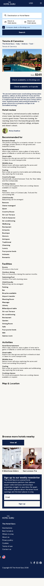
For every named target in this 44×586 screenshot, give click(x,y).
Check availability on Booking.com (26, 80)
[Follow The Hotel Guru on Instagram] (37, 563)
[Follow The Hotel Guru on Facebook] (34, 563)
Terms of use (7, 546)
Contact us (6, 549)
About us (5, 537)
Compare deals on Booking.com (18, 27)
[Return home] (9, 3)
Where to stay (8, 534)
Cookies (5, 543)
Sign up (22, 504)
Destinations (7, 528)
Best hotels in (7, 531)
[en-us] (4, 557)
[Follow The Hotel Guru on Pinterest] (40, 563)
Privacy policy (7, 540)
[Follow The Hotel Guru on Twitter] (31, 563)
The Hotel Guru (8, 524)
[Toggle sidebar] (41, 3)
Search (22, 32)
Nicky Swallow (14, 131)
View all (13, 442)
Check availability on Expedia (26, 86)
